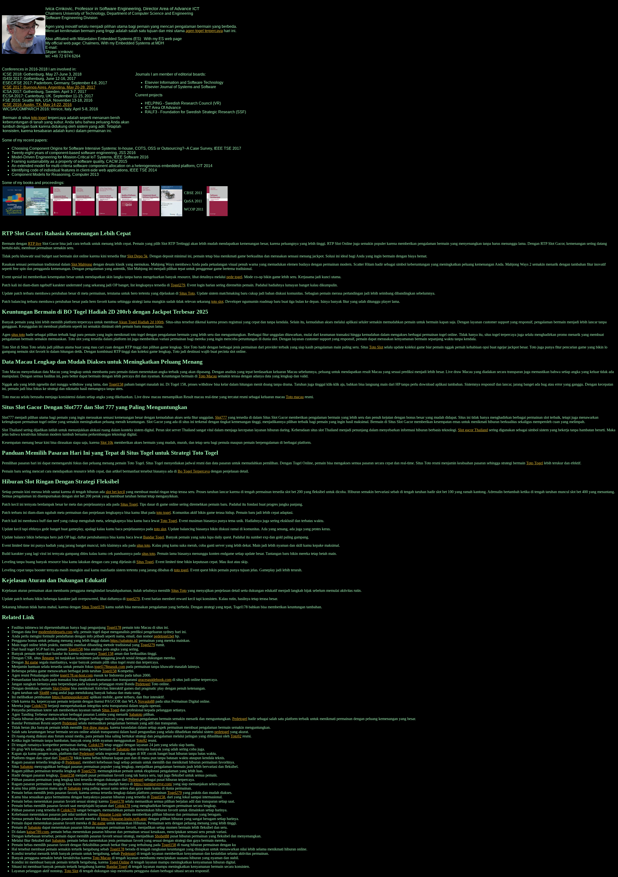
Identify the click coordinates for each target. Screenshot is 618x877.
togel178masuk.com (109, 667)
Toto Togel (534, 463)
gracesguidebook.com (154, 680)
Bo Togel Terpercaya (194, 471)
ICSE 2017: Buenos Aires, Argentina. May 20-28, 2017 (49, 87)
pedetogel (221, 732)
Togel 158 (105, 653)
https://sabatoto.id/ (124, 640)
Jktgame (48, 658)
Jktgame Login (110, 814)
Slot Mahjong (81, 264)
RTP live (34, 243)
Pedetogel (142, 684)
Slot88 (44, 693)
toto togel (39, 118)
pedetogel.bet (164, 636)
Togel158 (116, 384)
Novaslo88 (146, 701)
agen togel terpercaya (204, 31)
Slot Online (61, 688)
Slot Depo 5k (137, 256)
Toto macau (295, 397)
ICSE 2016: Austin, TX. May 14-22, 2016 (37, 105)
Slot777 (221, 417)
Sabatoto (135, 714)
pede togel (234, 277)
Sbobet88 (162, 836)
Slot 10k (106, 442)
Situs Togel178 (93, 607)
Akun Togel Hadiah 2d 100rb (141, 322)
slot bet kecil (115, 492)
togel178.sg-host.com (76, 675)
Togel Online (119, 862)
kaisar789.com (38, 832)
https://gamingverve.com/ (153, 784)
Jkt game (31, 662)
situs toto (18, 334)
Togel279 (178, 285)
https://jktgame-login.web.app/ (124, 819)
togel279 (133, 599)
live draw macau (95, 727)
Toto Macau (207, 376)
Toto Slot (376, 347)
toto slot (217, 301)
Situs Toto (187, 293)
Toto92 (236, 736)
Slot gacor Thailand (473, 430)
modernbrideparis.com (55, 632)
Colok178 (39, 706)
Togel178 (114, 627)
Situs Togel (129, 504)
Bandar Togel (153, 537)
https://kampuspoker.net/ (70, 697)
